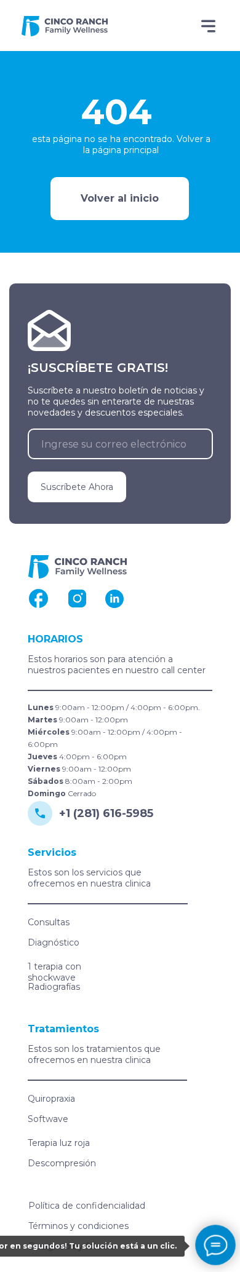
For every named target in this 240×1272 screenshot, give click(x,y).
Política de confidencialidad (86, 1205)
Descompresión (62, 1163)
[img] (65, 26)
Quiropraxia (51, 1098)
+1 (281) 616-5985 (106, 813)
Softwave (48, 1118)
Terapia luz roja (59, 1142)
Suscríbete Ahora (77, 486)
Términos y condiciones (78, 1225)
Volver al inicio (120, 198)
